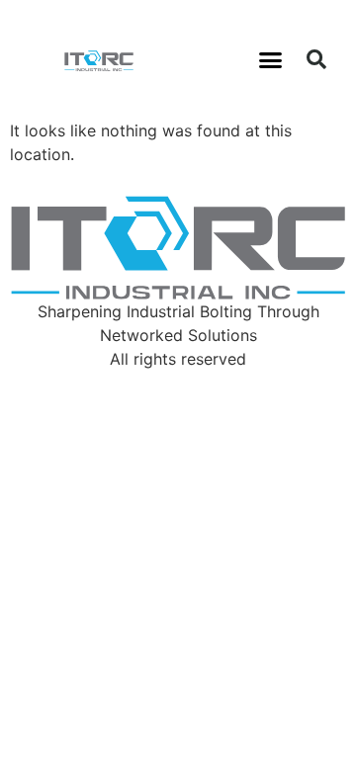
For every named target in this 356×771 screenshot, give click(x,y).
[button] (271, 59)
